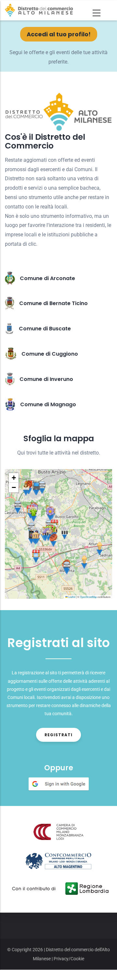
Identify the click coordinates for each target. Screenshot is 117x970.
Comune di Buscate (45, 328)
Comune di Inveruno (46, 379)
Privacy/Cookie (69, 958)
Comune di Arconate (47, 278)
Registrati (58, 735)
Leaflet (71, 596)
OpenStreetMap (88, 596)
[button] (18, 507)
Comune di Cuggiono (49, 354)
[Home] (39, 10)
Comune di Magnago (48, 404)
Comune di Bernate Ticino (53, 303)
